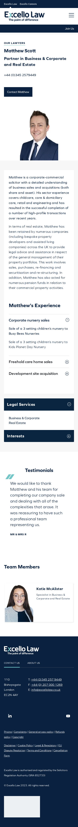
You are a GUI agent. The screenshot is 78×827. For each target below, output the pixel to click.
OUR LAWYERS (14, 43)
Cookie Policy (25, 745)
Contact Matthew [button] (18, 92)
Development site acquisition (33, 373)
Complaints (20, 731)
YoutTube (68, 716)
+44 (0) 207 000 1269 (47, 684)
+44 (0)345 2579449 (20, 75)
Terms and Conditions (39, 750)
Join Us (69, 28)
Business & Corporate (24, 418)
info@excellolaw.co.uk (45, 689)
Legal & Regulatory (45, 745)
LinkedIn (10, 716)
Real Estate (17, 423)
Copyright (17, 737)
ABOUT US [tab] (33, 663)
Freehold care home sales (30, 361)
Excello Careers (28, 4)
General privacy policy (41, 731)
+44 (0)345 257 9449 (46, 679)
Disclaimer (10, 745)
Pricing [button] (8, 731)
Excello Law (10, 4)
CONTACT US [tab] (12, 663)
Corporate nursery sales (29, 320)
